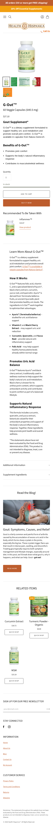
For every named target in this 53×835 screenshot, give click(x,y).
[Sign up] (48, 709)
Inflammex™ (25, 219)
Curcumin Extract (14, 621)
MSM (14, 670)
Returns (6, 792)
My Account (7, 765)
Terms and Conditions (11, 786)
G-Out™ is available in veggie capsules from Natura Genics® (26, 268)
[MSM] (14, 655)
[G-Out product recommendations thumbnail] (14, 81)
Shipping (6, 798)
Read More (12, 568)
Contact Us (7, 759)
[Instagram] (9, 727)
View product (25, 227)
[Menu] (4, 17)
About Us (6, 748)
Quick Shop (14, 632)
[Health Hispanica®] (26, 26)
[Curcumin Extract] (14, 606)
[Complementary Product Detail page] (10, 228)
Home (5, 742)
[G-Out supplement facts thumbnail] (24, 81)
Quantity (7, 171)
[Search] (9, 16)
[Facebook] (3, 727)
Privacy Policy (8, 781)
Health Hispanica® (14, 822)
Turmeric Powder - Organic (39, 623)
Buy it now (26, 203)
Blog (5, 754)
